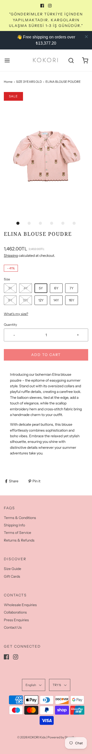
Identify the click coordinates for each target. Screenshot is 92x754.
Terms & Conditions (20, 517)
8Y (10, 300)
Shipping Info (14, 525)
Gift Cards (12, 576)
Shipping (11, 255)
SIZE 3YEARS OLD (29, 82)
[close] (86, 36)
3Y (10, 288)
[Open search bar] (71, 60)
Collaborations (15, 612)
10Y (25, 300)
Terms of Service (17, 532)
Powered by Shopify (61, 737)
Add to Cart (46, 354)
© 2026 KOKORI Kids (31, 737)
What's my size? (16, 314)
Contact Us (13, 627)
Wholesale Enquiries (20, 605)
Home (8, 82)
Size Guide (12, 568)
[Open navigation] (7, 60)
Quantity (10, 325)
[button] (46, 154)
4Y (26, 288)
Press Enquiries (16, 620)
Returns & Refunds (19, 540)
